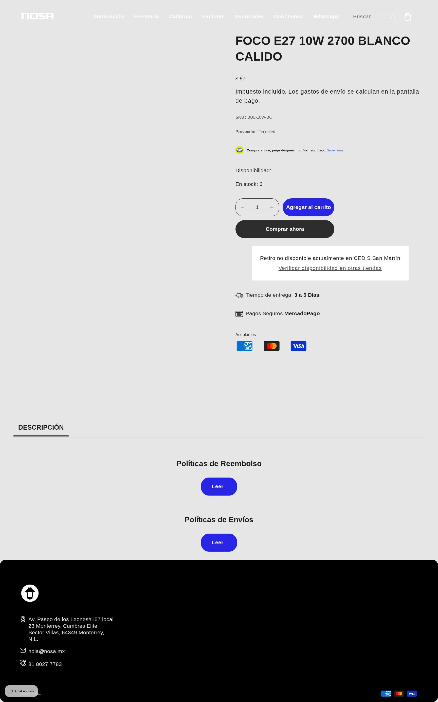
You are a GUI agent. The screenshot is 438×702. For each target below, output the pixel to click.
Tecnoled (267, 132)
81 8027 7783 (45, 664)
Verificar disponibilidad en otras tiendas (330, 268)
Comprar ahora (285, 229)
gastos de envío (323, 91)
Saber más (335, 150)
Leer (217, 486)
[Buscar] (393, 17)
